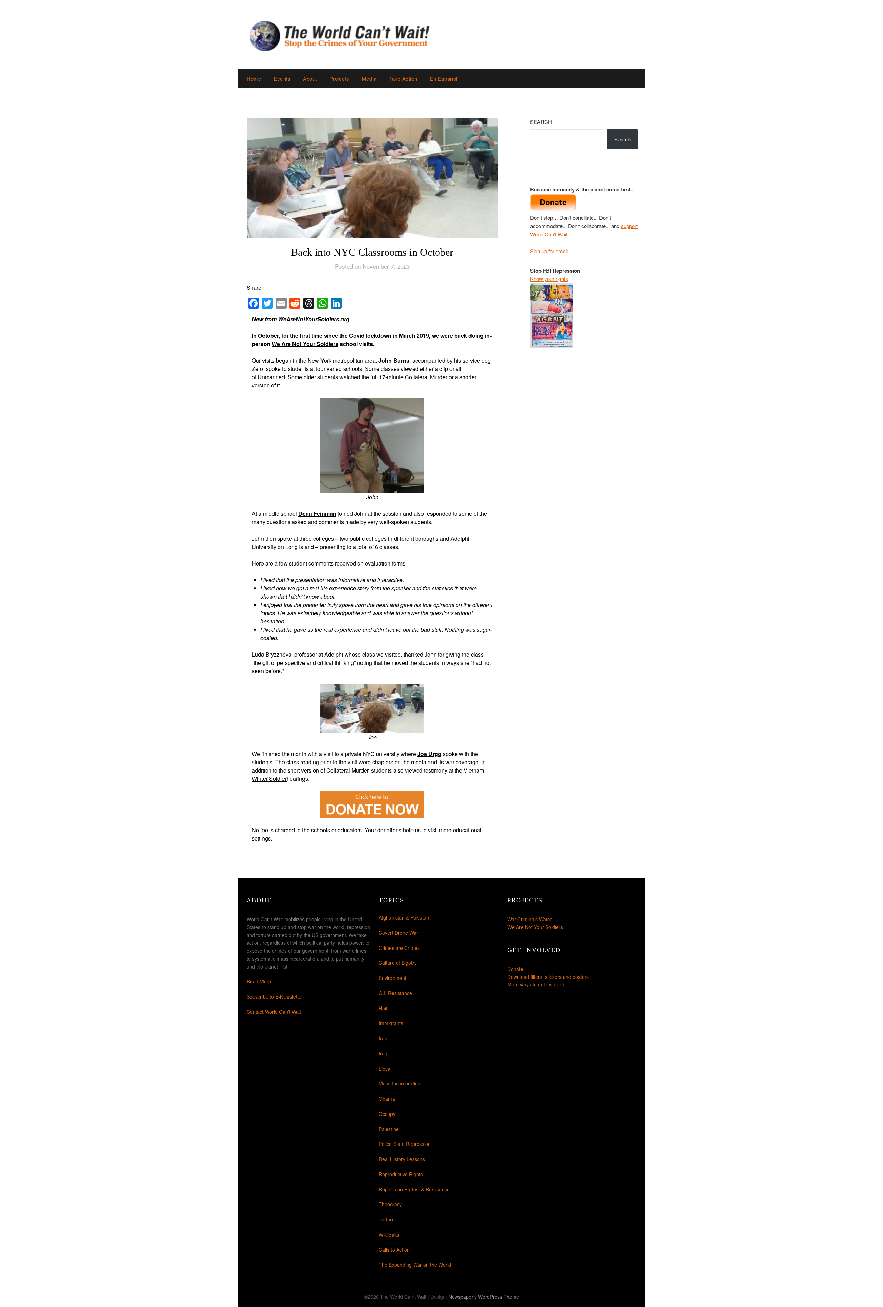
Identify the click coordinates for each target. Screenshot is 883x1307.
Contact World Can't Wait (274, 1011)
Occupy (387, 1113)
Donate (515, 968)
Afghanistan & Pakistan (404, 917)
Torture (387, 1219)
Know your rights (549, 278)
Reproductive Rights (401, 1174)
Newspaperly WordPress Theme (483, 1296)
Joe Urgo (429, 754)
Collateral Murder (426, 377)
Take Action (403, 78)
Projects (339, 78)
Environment (392, 977)
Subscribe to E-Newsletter (275, 996)
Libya (384, 1068)
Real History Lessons (402, 1159)
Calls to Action (394, 1249)
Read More (259, 981)
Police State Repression (405, 1143)
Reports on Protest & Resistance (414, 1189)
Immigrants (391, 1023)
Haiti (383, 1008)
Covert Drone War (398, 932)
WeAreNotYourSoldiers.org (313, 319)
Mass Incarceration (399, 1083)
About (310, 78)
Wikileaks (389, 1234)
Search (541, 121)
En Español (443, 78)
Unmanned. (272, 377)
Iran (383, 1038)
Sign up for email (549, 251)
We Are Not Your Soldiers (305, 344)
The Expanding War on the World (415, 1264)
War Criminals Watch (530, 919)
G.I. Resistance (395, 993)
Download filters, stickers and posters (548, 976)
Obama (387, 1098)
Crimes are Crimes (399, 947)
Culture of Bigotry (398, 962)
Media (369, 78)
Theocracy (390, 1204)
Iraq (383, 1053)
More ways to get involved (535, 984)
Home (254, 78)
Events (282, 78)
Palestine (389, 1129)
